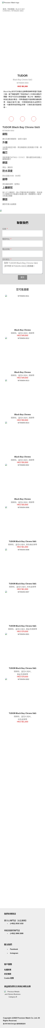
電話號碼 (6, 249)
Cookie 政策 (9, 978)
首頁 (4, 9)
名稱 (4, 229)
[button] (42, 10)
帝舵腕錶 (11, 9)
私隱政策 (7, 970)
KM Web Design (10, 1024)
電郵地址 (6, 239)
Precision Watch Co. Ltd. (27, 1018)
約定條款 (7, 974)
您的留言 (6, 259)
